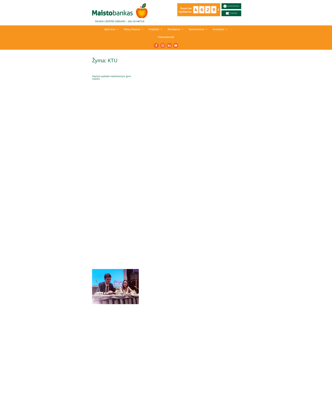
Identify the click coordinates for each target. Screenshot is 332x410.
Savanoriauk (233, 6)
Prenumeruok (166, 37)
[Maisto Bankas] (120, 12)
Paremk (233, 13)
